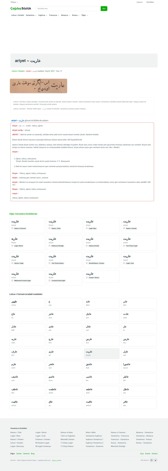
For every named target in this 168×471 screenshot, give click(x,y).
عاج (13, 314)
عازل (125, 351)
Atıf (12, 393)
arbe (13, 343)
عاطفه (89, 389)
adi (50, 330)
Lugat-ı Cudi (130, 263)
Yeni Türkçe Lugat (131, 246)
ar (124, 330)
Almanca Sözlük (94, 246)
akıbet (88, 405)
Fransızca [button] (53, 15)
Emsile (147, 454)
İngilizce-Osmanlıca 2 (94, 443)
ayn (50, 305)
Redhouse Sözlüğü (58, 246)
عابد (88, 301)
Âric (50, 343)
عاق (51, 401)
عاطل (126, 389)
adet (125, 318)
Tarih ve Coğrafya (68, 436)
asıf (13, 380)
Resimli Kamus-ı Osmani (96, 263)
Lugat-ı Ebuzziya (17, 446)
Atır (124, 380)
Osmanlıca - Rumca (144, 439)
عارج (51, 339)
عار (125, 326)
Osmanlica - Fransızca (120, 436)
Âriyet (51, 225)
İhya (142, 454)
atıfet (51, 393)
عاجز (51, 314)
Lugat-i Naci (92, 228)
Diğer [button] (84, 15)
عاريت (15, 221)
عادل (13, 326)
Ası (87, 380)
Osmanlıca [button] (30, 15)
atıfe (88, 393)
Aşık (87, 368)
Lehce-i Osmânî (17, 15)
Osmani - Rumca (94, 277)
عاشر (51, 364)
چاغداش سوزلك (56, 460)
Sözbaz (155, 454)
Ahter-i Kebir (91, 432)
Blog (33, 454)
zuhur (13, 305)
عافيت (14, 401)
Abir (124, 305)
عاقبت (89, 401)
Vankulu (26, 454)
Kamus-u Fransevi (20, 228)
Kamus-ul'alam (67, 432)
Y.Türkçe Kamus (67, 446)
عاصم (52, 376)
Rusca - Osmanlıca (118, 443)
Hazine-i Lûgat (18, 263)
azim (13, 368)
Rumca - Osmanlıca (144, 443)
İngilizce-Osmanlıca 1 (94, 439)
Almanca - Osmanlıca (144, 432)
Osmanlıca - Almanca (144, 436)
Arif (12, 355)
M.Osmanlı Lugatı (42, 443)
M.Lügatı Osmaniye (43, 446)
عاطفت (52, 389)
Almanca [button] (64, 15)
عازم (13, 364)
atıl (124, 393)
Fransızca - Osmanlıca (120, 439)
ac (12, 318)
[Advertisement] (84, 35)
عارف (14, 351)
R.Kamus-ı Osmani (43, 439)
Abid (87, 305)
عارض (89, 339)
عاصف (14, 376)
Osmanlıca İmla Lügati (58, 280)
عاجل (88, 314)
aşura (125, 368)
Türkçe (13, 2)
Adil (12, 330)
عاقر (125, 401)
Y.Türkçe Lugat (67, 443)
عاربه (14, 339)
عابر (125, 301)
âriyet (51, 277)
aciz (50, 318)
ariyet (13, 225)
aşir (50, 368)
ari (50, 355)
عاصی (89, 376)
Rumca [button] (74, 15)
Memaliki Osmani (67, 439)
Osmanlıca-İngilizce (94, 436)
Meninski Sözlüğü (118, 446)
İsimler (19, 454)
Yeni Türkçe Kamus (58, 263)
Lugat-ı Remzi (18, 246)
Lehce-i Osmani (18, 71)
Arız (87, 343)
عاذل (88, 326)
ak (50, 405)
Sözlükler (150, 2)
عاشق (89, 364)
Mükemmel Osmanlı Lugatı (22, 280)
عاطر (126, 376)
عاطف (14, 389)
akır (124, 405)
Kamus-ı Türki (56, 228)
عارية (14, 238)
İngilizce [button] (41, 15)
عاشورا (127, 364)
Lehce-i (140, 2)
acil (87, 318)
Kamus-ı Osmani (131, 228)
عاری (51, 351)
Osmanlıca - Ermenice (94, 446)
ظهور (14, 301)
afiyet (13, 405)
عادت (126, 314)
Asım (50, 380)
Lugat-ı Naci (15, 436)
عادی (51, 326)
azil (87, 330)
